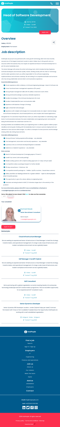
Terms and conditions (31, 421)
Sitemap (41, 421)
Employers (30, 350)
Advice (30, 381)
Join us (30, 364)
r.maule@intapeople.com (28, 219)
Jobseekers (30, 384)
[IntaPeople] (7, 3)
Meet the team (30, 373)
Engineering (30, 357)
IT (30, 353)
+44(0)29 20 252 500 (31, 403)
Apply (30, 377)
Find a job (30, 340)
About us (30, 367)
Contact (30, 391)
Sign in (27, 347)
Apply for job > (8, 227)
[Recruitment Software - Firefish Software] (30, 424)
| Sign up (32, 347)
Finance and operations (30, 360)
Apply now (45, 32)
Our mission (30, 370)
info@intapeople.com (32, 400)
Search (30, 343)
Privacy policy (20, 421)
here (27, 194)
